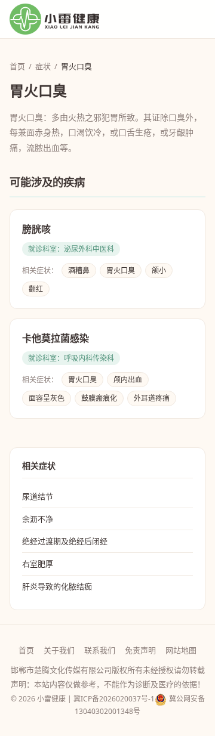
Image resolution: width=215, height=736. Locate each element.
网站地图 (180, 650)
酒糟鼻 (79, 270)
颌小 (159, 270)
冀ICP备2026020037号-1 (114, 699)
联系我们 (99, 650)
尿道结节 (37, 496)
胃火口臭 (120, 270)
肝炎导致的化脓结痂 (57, 586)
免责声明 (140, 650)
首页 (17, 66)
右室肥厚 (37, 563)
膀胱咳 (36, 229)
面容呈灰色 (46, 398)
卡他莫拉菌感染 (55, 338)
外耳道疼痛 (152, 398)
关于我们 (59, 650)
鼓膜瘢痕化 (99, 398)
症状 (43, 66)
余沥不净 (37, 519)
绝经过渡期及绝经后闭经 (65, 541)
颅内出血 (127, 380)
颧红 (36, 289)
